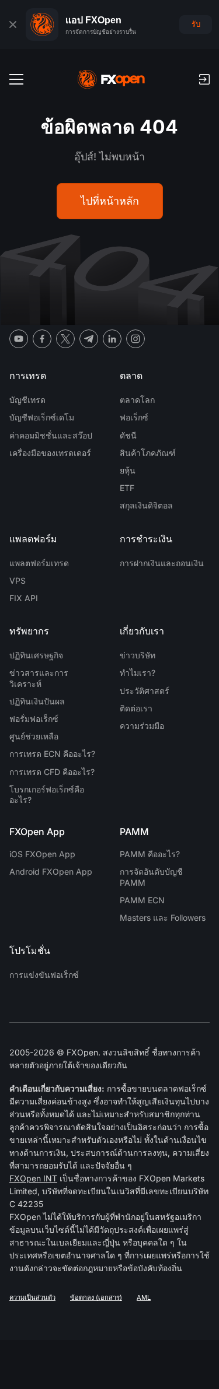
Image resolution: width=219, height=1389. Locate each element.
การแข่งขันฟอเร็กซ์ (44, 975)
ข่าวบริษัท (137, 655)
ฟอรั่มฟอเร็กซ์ (33, 719)
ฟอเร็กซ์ (134, 417)
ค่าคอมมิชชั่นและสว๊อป (50, 435)
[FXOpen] (111, 79)
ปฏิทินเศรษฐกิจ (36, 655)
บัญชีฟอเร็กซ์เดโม (41, 417)
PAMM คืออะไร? (150, 854)
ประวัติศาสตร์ (144, 691)
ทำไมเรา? (137, 673)
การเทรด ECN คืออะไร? (52, 754)
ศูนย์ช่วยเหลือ (33, 736)
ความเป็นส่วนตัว (32, 1297)
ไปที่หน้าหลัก (110, 201)
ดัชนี (128, 435)
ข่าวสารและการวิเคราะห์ (38, 678)
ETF (127, 488)
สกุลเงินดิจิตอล (146, 505)
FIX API (23, 598)
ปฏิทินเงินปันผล (37, 701)
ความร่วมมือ (142, 726)
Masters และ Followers (163, 918)
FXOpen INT (33, 1178)
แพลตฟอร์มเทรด (39, 563)
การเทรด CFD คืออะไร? (52, 772)
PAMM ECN (142, 900)
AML (144, 1297)
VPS (17, 580)
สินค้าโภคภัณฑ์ (148, 453)
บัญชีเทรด (27, 400)
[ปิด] (13, 24)
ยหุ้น (127, 470)
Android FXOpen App (50, 871)
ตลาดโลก (137, 400)
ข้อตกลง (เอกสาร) (96, 1297)
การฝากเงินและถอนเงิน (162, 563)
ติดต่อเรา (136, 708)
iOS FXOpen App (42, 854)
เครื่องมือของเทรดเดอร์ (50, 453)
